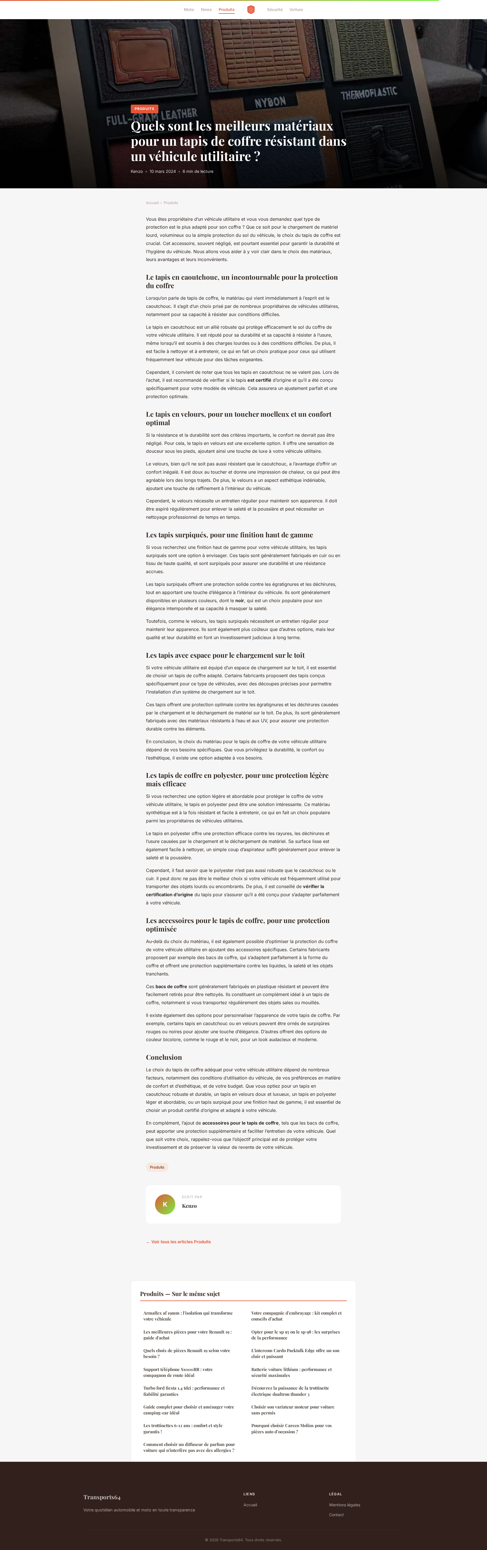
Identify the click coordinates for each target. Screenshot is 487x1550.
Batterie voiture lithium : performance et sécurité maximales (291, 1372)
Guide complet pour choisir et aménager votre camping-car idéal (188, 1410)
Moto (189, 9)
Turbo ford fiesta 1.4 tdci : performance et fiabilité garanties (184, 1391)
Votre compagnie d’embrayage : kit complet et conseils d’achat (296, 1316)
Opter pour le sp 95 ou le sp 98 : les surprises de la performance (295, 1335)
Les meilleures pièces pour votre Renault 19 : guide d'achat (187, 1335)
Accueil (152, 202)
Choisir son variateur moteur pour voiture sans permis (293, 1410)
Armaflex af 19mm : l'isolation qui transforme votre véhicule (188, 1316)
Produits (227, 9)
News (206, 9)
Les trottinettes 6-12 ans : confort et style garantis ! (183, 1428)
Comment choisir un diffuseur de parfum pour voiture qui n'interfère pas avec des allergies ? (189, 1447)
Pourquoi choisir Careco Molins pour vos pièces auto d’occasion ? (291, 1428)
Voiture (296, 9)
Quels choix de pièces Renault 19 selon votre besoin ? (186, 1353)
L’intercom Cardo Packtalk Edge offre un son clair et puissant (295, 1353)
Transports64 (102, 1497)
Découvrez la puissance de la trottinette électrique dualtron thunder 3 (290, 1391)
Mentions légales (344, 1504)
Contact (336, 1514)
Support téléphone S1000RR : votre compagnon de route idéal (178, 1372)
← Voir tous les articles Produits (178, 1241)
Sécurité (275, 9)
